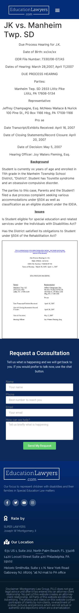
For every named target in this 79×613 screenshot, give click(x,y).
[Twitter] (15, 502)
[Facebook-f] (7, 502)
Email (9, 407)
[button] (57, 10)
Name (10, 381)
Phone (10, 394)
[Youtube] (24, 502)
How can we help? (18, 419)
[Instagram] (32, 502)
